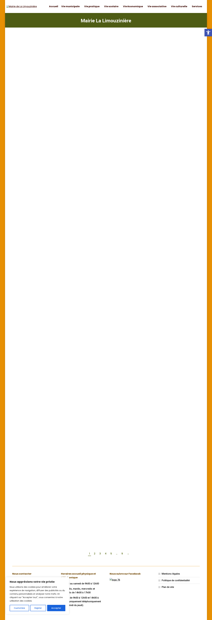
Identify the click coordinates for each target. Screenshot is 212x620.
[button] (208, 32)
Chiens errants (122, 181)
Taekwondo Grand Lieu (176, 292)
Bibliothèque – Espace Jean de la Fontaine (80, 477)
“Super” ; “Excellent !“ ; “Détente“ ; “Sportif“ (80, 182)
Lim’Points (24, 385)
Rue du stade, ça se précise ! (125, 73)
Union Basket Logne (125, 292)
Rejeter (38, 608)
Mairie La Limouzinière (106, 21)
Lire (19, 124)
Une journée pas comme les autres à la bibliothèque (33, 295)
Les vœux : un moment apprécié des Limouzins (128, 477)
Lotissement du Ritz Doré (177, 72)
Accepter (56, 608)
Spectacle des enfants (127, 385)
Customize (19, 608)
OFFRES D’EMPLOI (28, 71)
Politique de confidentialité (176, 580)
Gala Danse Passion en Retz (176, 477)
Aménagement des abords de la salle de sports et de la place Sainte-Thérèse (79, 389)
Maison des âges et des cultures (177, 386)
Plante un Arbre (75, 72)
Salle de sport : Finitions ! (33, 181)
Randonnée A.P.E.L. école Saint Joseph (177, 182)
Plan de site (168, 587)
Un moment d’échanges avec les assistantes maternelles (33, 478)
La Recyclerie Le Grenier (81, 292)
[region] (37, 595)
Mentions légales (171, 573)
